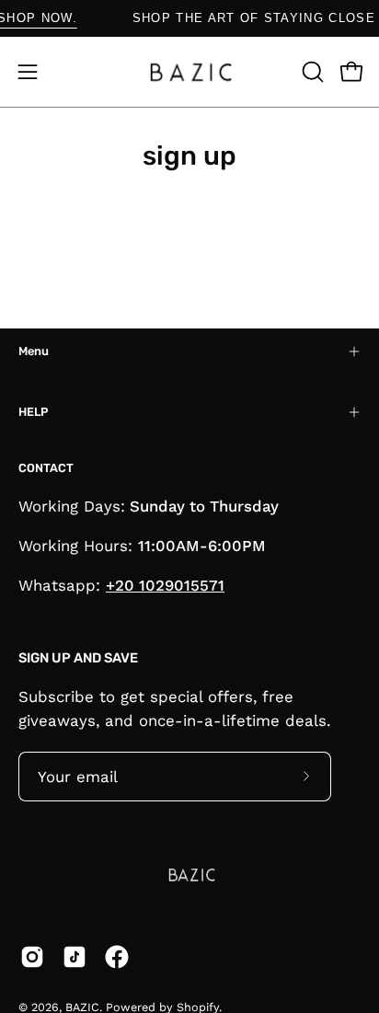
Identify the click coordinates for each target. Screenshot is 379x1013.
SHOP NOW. (41, 18)
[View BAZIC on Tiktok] (74, 957)
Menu (33, 351)
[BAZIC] (189, 72)
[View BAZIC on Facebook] (117, 957)
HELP (33, 412)
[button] (311, 72)
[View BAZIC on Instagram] (32, 957)
